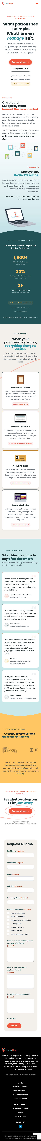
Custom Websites (17, 927)
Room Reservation (18, 917)
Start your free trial (20, 69)
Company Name (17, 898)
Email (13, 874)
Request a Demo (19, 62)
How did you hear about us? (18, 995)
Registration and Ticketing (21, 920)
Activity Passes (16, 931)
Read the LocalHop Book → (28, 317)
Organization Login (20, 1108)
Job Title (14, 886)
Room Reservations (20, 1091)
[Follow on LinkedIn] (20, 1126)
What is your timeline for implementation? (17, 969)
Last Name (15, 863)
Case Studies (20, 1116)
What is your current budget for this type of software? (20, 943)
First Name (15, 851)
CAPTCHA (11, 1018)
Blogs (20, 1112)
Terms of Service (20, 1138)
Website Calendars (18, 913)
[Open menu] (37, 3)
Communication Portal (19, 934)
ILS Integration (16, 924)
